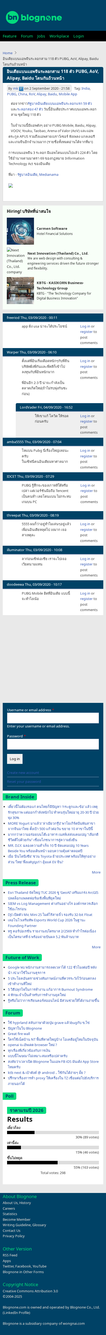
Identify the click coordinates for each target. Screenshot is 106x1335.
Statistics (10, 1213)
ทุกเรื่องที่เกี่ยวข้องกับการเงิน (29, 1050)
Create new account (23, 772)
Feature (10, 36)
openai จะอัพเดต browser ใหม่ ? (32, 1044)
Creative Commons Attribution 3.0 (30, 1291)
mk (15, 88)
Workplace (59, 36)
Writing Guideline (17, 1224)
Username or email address (29, 709)
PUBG (11, 94)
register (86, 331)
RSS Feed (10, 1255)
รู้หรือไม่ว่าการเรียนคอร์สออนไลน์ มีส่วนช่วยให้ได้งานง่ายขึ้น (53, 1000)
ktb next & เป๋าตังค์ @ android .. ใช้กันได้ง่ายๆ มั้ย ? (47, 1072)
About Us (10, 1202)
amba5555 (15, 441)
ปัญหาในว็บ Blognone (25, 1028)
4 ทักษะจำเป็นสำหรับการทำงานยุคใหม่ (37, 994)
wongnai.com (74, 1323)
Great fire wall (19, 1033)
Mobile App (68, 94)
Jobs (41, 36)
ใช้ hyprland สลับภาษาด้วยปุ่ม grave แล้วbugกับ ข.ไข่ (49, 1022)
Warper (13, 352)
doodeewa (15, 584)
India (86, 88)
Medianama (48, 174)
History (25, 1202)
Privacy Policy (14, 1235)
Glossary (39, 1224)
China (22, 94)
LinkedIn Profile (16, 1312)
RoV (32, 94)
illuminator (15, 549)
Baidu (52, 94)
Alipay (41, 94)
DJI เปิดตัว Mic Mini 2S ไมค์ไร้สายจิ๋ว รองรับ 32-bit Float (50, 914)
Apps (7, 1260)
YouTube (39, 1266)
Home (8, 52)
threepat (14, 515)
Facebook (23, 1266)
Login (78, 36)
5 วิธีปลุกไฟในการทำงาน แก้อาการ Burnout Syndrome (50, 989)
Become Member (16, 1219)
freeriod (13, 317)
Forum (27, 36)
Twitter (8, 1266)
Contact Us (11, 1230)
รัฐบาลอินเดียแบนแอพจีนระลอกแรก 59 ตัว (60, 103)
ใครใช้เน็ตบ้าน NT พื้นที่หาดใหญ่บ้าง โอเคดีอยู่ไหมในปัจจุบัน (53, 1039)
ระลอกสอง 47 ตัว (30, 109)
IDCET (11, 476)
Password (15, 736)
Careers (9, 1208)
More (96, 872)
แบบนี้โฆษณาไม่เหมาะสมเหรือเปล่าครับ (37, 1055)
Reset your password (24, 781)
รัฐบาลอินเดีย (27, 174)
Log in (85, 326)
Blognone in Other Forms (23, 1271)
